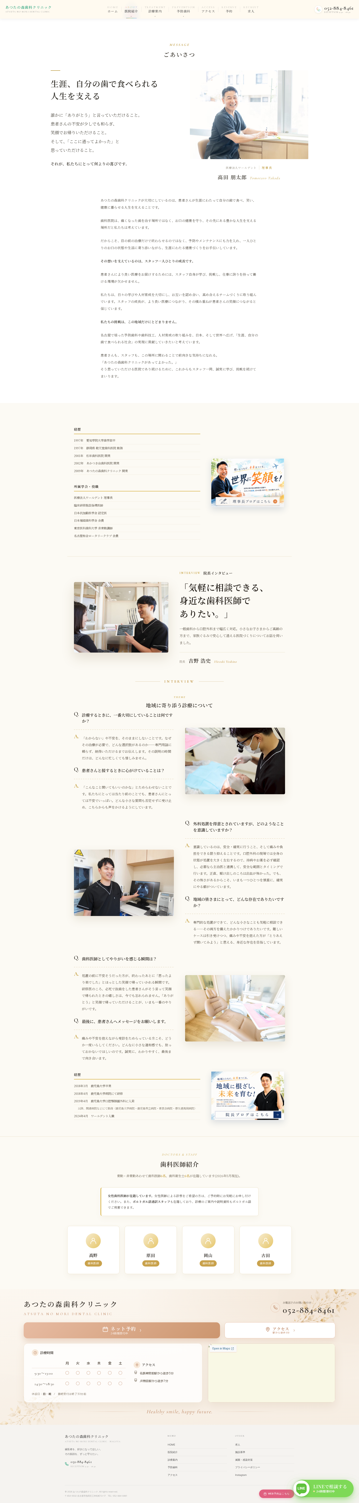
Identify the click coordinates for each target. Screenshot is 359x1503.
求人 (237, 1444)
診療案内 (173, 1459)
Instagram (241, 1474)
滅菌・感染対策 (244, 1459)
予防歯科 (173, 1467)
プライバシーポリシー (247, 1467)
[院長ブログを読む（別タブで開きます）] (247, 1096)
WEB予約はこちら (279, 1493)
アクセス (173, 1474)
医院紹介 (173, 1452)
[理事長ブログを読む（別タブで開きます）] (247, 483)
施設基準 (240, 1452)
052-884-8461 (309, 1309)
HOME (171, 1444)
